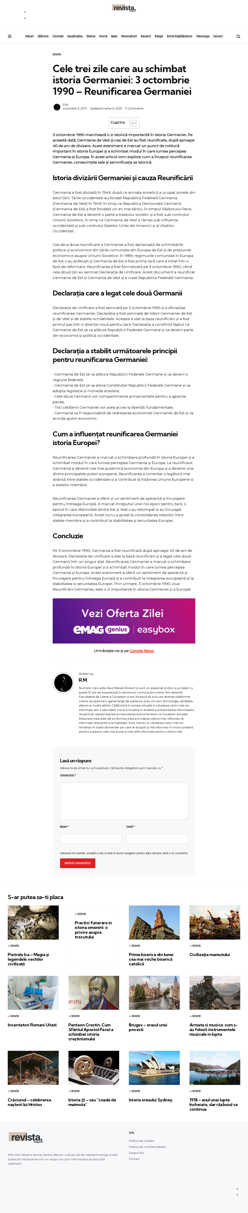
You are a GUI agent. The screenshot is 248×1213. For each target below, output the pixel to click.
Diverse (91, 36)
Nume (64, 827)
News (114, 36)
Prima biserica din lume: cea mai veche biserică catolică (151, 959)
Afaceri (29, 36)
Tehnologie (202, 36)
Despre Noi (136, 1153)
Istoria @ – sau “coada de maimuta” (92, 1102)
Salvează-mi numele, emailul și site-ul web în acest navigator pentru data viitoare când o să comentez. (124, 853)
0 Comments (134, 108)
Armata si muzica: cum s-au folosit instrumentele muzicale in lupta (213, 1029)
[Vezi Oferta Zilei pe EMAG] (124, 621)
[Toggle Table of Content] (131, 123)
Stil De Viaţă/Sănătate (179, 36)
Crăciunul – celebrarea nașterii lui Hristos (29, 1102)
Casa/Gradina (75, 36)
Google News (142, 651)
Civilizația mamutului (209, 954)
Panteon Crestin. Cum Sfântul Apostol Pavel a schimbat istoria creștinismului (90, 1032)
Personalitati (129, 36)
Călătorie (43, 36)
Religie (159, 36)
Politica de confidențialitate (147, 1147)
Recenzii (146, 36)
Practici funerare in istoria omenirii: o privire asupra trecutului (93, 930)
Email (131, 827)
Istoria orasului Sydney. (151, 1100)
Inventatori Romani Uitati (32, 1025)
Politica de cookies (141, 1141)
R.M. (66, 105)
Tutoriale (57, 36)
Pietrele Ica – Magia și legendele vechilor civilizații (28, 959)
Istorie (103, 36)
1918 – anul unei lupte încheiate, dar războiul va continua (213, 1104)
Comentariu (68, 775)
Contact (218, 36)
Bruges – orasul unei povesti (148, 1027)
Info (131, 1133)
